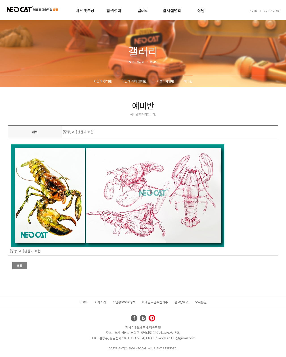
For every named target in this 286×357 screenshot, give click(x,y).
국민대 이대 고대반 (134, 81)
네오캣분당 (85, 10)
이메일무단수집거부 (155, 302)
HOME (253, 10)
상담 (201, 10)
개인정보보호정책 (124, 302)
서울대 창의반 (103, 81)
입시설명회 (172, 10)
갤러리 (143, 10)
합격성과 (114, 10)
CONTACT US (271, 10)
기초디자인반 (165, 81)
